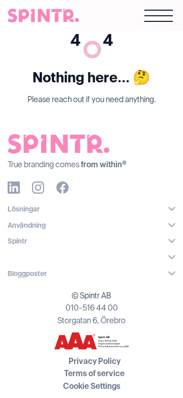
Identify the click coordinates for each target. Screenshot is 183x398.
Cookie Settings (91, 386)
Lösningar (24, 209)
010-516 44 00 (92, 308)
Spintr (17, 241)
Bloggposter (27, 273)
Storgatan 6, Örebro (91, 320)
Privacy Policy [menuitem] (94, 361)
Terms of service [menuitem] (94, 373)
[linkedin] (14, 187)
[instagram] (38, 187)
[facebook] (62, 187)
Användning (27, 225)
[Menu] (158, 17)
